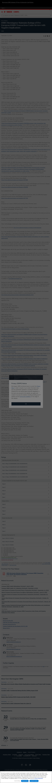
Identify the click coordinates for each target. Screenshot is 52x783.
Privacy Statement (39, 778)
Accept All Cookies (34, 780)
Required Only (25, 780)
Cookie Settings (17, 780)
